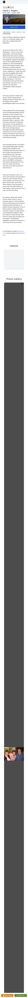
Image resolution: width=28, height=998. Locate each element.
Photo (19, 32)
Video (13, 32)
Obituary (6, 32)
